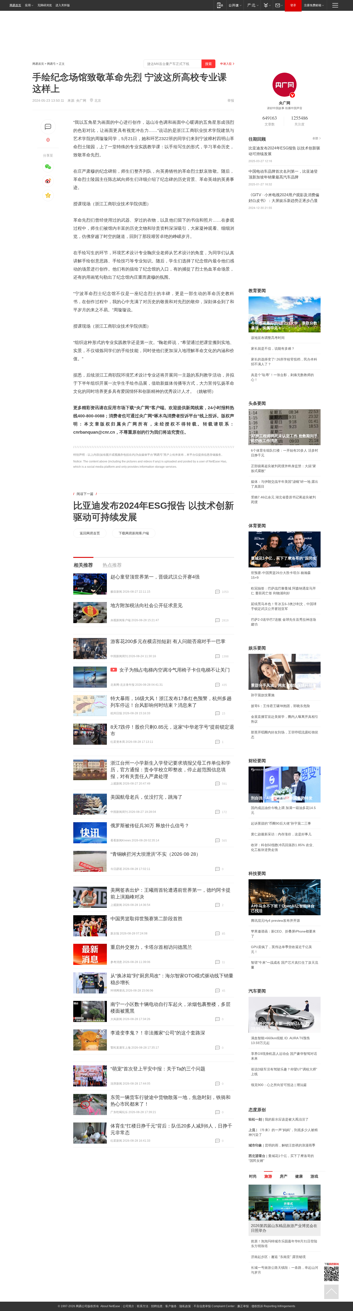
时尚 (253, 1176)
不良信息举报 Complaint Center (214, 1306)
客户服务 (171, 1306)
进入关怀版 (62, 5)
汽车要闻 (257, 991)
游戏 (314, 1176)
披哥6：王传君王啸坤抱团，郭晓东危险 (280, 706)
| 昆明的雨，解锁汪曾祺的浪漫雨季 (282, 1145)
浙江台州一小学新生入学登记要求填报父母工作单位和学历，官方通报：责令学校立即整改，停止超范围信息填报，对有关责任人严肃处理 (170, 769)
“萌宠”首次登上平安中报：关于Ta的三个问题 (157, 1068)
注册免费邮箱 (312, 5)
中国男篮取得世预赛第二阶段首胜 (146, 918)
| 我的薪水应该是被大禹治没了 (279, 1119)
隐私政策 (185, 1306)
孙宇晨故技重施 (262, 695)
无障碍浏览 (44, 5)
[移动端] (220, 5)
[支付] (267, 5)
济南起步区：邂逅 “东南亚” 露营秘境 (278, 1257)
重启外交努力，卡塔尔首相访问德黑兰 (151, 947)
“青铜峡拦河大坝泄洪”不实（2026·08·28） (155, 854)
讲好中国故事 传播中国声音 (284, 108)
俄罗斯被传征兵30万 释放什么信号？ (149, 825)
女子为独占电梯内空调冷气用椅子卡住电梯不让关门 (174, 670)
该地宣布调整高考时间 (268, 338)
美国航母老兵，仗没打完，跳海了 (146, 797)
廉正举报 (243, 1306)
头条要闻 (257, 403)
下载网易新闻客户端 (134, 533)
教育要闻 (257, 290)
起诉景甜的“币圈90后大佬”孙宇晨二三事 (281, 823)
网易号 (51, 63)
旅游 (268, 1176)
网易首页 (15, 5)
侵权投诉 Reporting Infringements (273, 1306)
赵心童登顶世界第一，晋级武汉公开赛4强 (155, 576)
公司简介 (128, 1306)
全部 (315, 138)
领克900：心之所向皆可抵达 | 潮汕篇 (279, 1085)
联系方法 (142, 1306)
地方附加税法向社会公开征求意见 (146, 605)
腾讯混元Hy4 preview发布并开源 (275, 920)
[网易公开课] (234, 5)
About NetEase (110, 1306)
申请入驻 (226, 63)
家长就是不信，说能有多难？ (273, 348)
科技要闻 (257, 873)
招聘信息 (157, 1306)
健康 (299, 1176)
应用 (28, 5)
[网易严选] (252, 5)
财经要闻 (257, 760)
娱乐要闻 (257, 648)
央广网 (81, 100)
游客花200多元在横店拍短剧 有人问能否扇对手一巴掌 (167, 641)
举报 (230, 100)
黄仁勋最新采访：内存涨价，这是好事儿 (281, 834)
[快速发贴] (48, 126)
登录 (293, 5)
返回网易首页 (90, 533)
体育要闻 (257, 525)
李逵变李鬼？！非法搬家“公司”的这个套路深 (157, 1032)
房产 (283, 1176)
